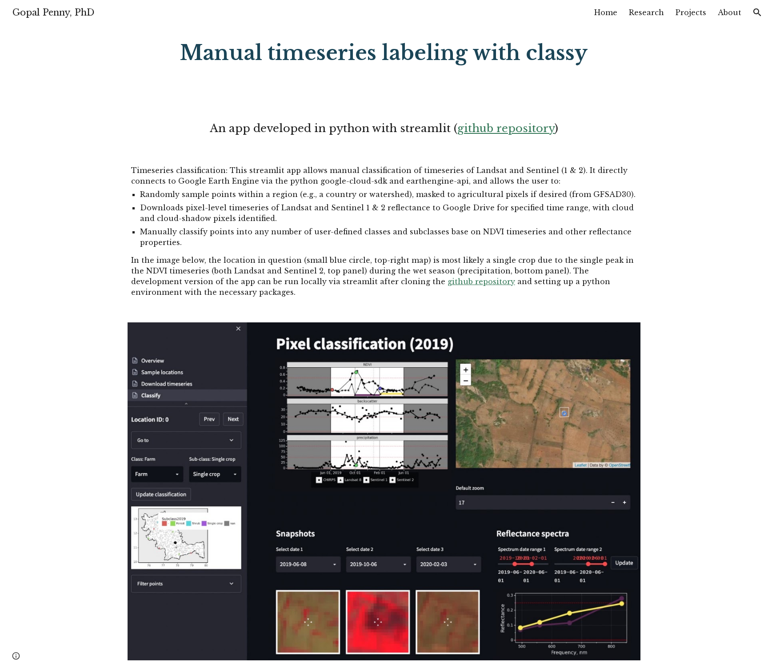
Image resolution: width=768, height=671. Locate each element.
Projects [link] (691, 12)
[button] (757, 12)
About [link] (729, 12)
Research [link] (646, 12)
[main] (383, 53)
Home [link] (605, 12)
